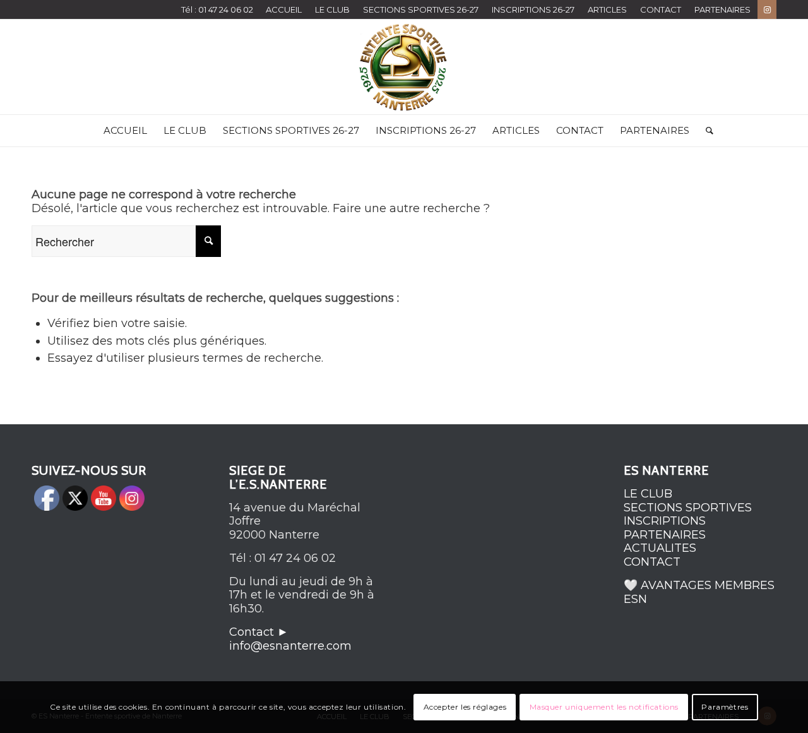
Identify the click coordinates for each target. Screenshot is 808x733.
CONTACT (660, 9)
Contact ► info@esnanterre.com (290, 639)
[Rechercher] (705, 130)
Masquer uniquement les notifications (604, 707)
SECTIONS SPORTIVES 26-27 (420, 9)
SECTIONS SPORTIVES (688, 508)
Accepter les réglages (465, 707)
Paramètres (724, 707)
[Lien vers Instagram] (767, 9)
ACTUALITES (660, 548)
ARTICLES (607, 9)
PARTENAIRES (722, 9)
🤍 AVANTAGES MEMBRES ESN (699, 592)
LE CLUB (332, 9)
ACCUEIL (284, 9)
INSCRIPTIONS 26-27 (533, 9)
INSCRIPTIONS (665, 521)
